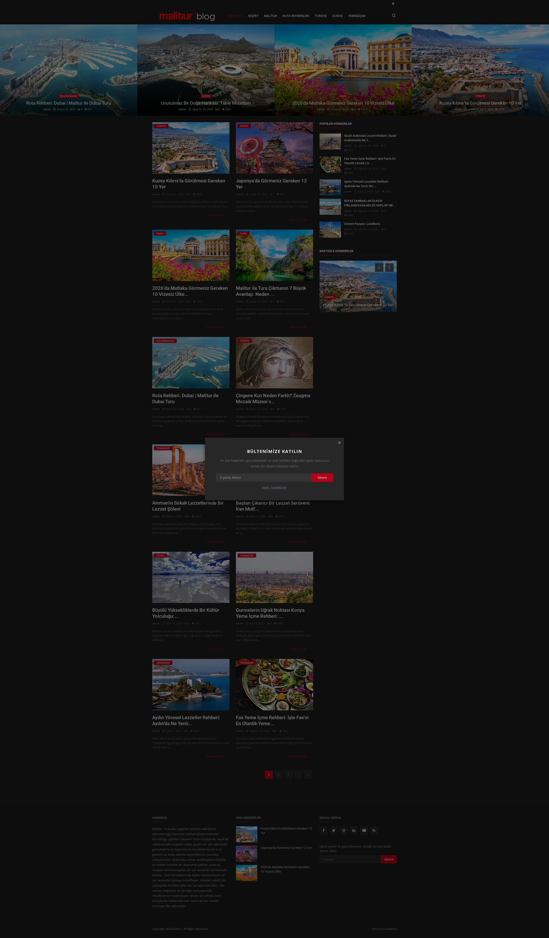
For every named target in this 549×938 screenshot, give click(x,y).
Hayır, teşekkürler (274, 487)
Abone (322, 477)
